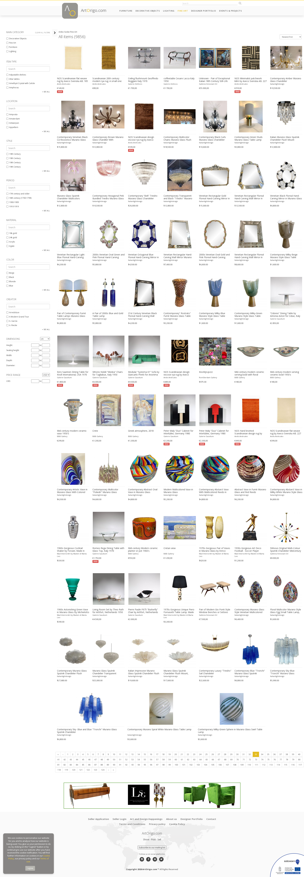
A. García (13, 321)
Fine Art (183, 10)
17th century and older (19, 193)
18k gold (13, 233)
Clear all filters (42, 32)
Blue (11, 285)
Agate (11, 246)
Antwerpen (14, 123)
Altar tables (14, 79)
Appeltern (13, 127)
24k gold (13, 237)
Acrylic (12, 241)
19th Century (15, 154)
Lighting (168, 10)
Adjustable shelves (17, 74)
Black (11, 277)
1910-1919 (14, 206)
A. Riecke (13, 325)
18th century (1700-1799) (20, 198)
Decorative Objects (148, 10)
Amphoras (14, 87)
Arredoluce (14, 312)
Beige (11, 273)
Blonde (12, 281)
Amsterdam (14, 118)
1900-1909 (14, 202)
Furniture (125, 10)
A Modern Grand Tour (19, 316)
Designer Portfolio (203, 10)
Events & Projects (230, 10)
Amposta (13, 114)
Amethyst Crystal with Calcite (22, 83)
